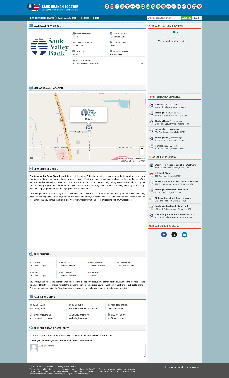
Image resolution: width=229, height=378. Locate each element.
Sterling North (162, 121)
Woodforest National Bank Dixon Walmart (175, 165)
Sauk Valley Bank (37, 308)
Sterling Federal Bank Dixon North (171, 206)
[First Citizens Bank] (189, 8)
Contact (73, 367)
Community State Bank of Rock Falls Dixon (175, 214)
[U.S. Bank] (127, 8)
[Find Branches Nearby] (199, 8)
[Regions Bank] (137, 8)
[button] (87, 126)
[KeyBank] (168, 8)
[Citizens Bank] (153, 8)
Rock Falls (160, 129)
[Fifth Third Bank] (143, 8)
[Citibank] (184, 8)
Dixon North (161, 104)
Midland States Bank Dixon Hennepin (173, 198)
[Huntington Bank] (158, 8)
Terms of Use (50, 367)
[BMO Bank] (163, 8)
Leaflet (120, 158)
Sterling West (161, 137)
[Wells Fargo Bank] (112, 8)
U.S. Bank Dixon (162, 173)
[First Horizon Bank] (194, 8)
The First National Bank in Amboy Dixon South (177, 181)
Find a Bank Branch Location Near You (183, 367)
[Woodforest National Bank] (179, 8)
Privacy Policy (63, 367)
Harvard (159, 146)
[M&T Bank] (173, 8)
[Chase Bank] (107, 8)
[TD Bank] (148, 8)
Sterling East (161, 113)
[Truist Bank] (132, 8)
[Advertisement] (87, 74)
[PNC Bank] (122, 8)
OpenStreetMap (139, 158)
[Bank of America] (117, 8)
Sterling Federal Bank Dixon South (171, 190)
